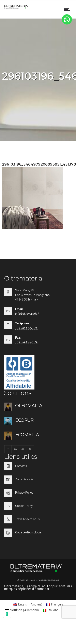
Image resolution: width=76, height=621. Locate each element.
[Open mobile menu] (68, 9)
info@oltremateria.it (27, 313)
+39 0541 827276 (26, 327)
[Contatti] (38, 468)
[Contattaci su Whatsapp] (67, 24)
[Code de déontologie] (38, 533)
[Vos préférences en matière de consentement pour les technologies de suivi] (7, 614)
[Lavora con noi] (38, 522)
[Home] (16, 8)
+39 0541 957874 (26, 342)
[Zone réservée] (38, 482)
